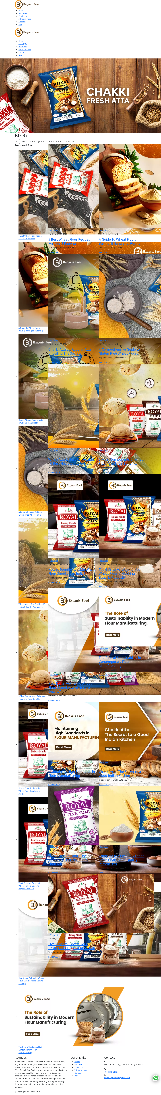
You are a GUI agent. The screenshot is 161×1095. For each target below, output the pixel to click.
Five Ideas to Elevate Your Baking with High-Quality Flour (71, 946)
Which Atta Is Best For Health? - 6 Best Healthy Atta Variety (71, 461)
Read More (53, 252)
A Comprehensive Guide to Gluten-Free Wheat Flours (119, 351)
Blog (21, 24)
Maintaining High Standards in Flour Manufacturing (71, 773)
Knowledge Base (37, 141)
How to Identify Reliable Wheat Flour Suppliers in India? (72, 571)
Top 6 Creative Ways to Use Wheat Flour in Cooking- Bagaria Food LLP (119, 573)
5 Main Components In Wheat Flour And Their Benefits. (121, 461)
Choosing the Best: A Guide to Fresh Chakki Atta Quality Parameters (121, 859)
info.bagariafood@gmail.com (117, 1077)
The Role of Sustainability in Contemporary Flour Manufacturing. (120, 661)
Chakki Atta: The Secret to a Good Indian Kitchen (120, 773)
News (24, 141)
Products (23, 16)
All (17, 141)
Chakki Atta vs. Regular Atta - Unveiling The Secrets (70, 351)
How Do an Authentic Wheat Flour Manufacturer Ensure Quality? (70, 687)
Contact (22, 21)
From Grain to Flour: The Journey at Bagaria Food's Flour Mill (68, 859)
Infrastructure (25, 19)
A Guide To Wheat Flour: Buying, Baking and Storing (119, 241)
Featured (54, 230)
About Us (23, 13)
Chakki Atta (70, 141)
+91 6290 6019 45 (112, 1072)
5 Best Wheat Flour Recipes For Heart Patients (69, 241)
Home (21, 10)
